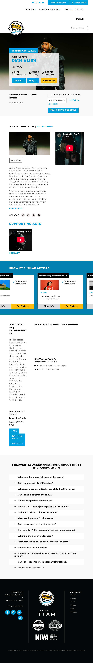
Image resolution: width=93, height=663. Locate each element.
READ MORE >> (16, 209)
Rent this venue (17, 437)
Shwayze (83, 293)
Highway (17, 67)
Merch (80, 19)
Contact (73, 612)
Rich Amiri (45, 126)
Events (73, 598)
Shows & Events (49, 10)
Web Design (59, 650)
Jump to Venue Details (64, 110)
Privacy (73, 605)
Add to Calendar (59, 100)
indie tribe (34, 296)
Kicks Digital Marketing (76, 650)
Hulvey (33, 293)
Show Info (39, 306)
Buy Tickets (49, 81)
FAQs (14, 431)
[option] (50, 292)
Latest (80, 10)
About (67, 10)
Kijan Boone (44, 296)
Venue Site (17, 444)
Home (73, 595)
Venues (30, 10)
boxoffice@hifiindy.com (21, 418)
